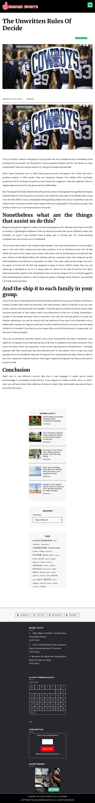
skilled (48, 575)
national (49, 562)
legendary (36, 562)
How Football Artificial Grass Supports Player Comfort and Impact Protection (53, 436)
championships (54, 548)
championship (40, 547)
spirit (34, 580)
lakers (48, 559)
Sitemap (63, 796)
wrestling (42, 586)
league (53, 559)
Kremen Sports (53, 754)
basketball (46, 540)
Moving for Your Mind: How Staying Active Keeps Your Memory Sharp (52, 453)
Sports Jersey (81, 38)
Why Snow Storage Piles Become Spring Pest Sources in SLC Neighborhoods (52, 470)
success (43, 583)
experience (48, 551)
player (54, 569)
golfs (51, 555)
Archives (37, 515)
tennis (55, 583)
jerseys (41, 559)
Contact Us (33, 796)
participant (37, 569)
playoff (47, 572)
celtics (55, 541)
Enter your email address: (47, 744)
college (41, 551)
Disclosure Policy (49, 796)
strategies (36, 583)
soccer (54, 575)
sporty (54, 580)
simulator (42, 575)
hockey (56, 555)
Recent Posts (47, 413)
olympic (52, 565)
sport (40, 579)
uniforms (35, 586)
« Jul (30, 722)
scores (53, 572)
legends (43, 562)
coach (35, 551)
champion (36, 544)
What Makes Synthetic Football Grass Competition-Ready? (53, 419)
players (36, 572)
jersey (35, 559)
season (35, 575)
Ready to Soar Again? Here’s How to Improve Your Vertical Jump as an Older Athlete (53, 487)
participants (47, 569)
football (37, 554)
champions (45, 544)
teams (49, 583)
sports (47, 579)
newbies (45, 565)
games (45, 555)
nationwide (37, 565)
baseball (36, 540)
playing (42, 572)
